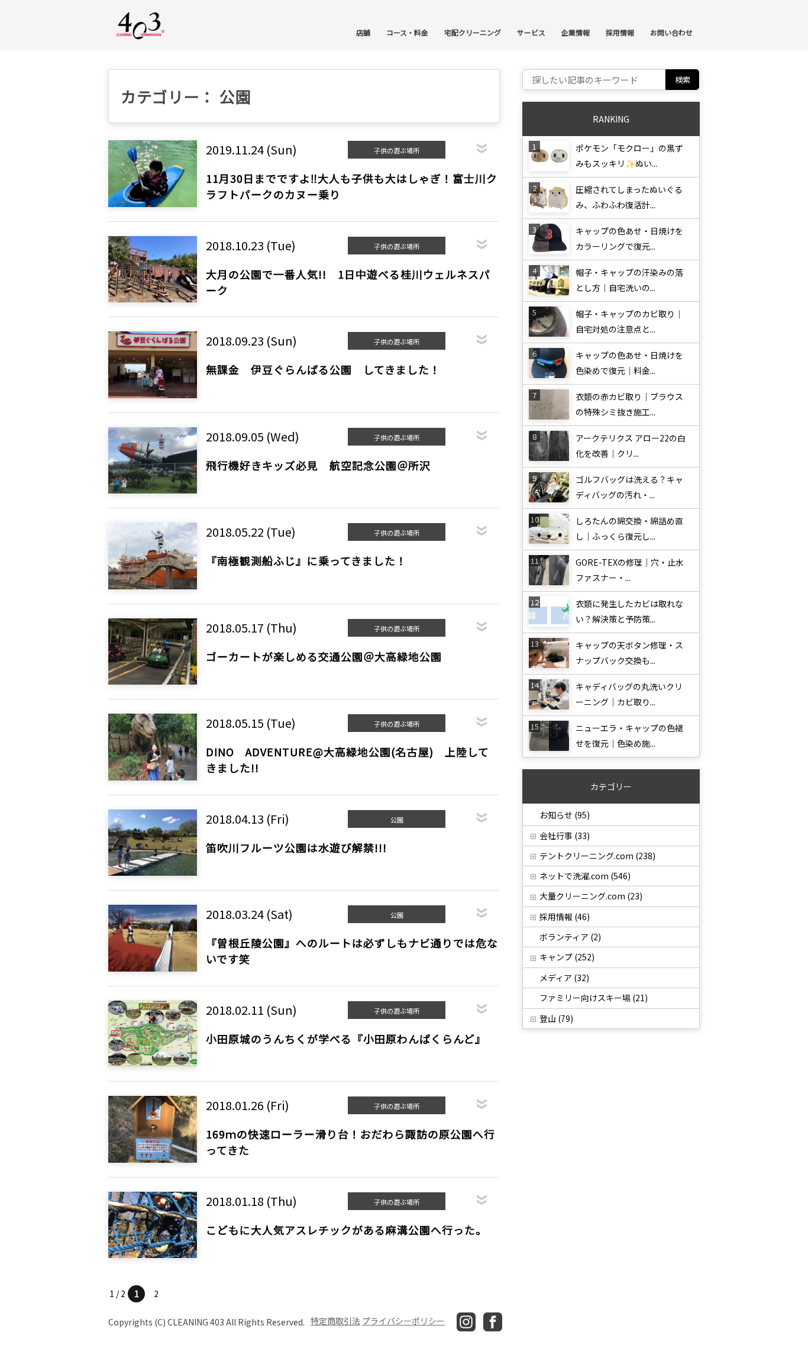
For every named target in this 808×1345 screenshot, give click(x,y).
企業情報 (575, 32)
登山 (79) (556, 1018)
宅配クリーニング (472, 32)
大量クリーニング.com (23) (590, 896)
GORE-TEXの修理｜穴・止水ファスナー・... (630, 569)
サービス (531, 32)
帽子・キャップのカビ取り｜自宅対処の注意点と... (629, 321)
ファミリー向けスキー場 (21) (593, 998)
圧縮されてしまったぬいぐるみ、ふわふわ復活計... (629, 197)
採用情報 (620, 32)
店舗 (363, 32)
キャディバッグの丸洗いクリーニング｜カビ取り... (629, 694)
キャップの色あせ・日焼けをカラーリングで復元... (629, 238)
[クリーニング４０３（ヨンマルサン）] (140, 24)
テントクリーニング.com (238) (597, 856)
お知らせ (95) (564, 815)
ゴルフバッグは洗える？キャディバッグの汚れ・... (629, 487)
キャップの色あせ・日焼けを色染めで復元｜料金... (629, 362)
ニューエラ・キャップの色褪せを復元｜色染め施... (629, 735)
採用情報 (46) (564, 917)
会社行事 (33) (564, 835)
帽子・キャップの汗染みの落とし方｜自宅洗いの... (629, 279)
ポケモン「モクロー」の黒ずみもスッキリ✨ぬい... (629, 155)
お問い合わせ (671, 32)
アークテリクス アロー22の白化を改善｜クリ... (631, 445)
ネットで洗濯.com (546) (585, 876)
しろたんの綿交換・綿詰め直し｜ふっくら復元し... (629, 528)
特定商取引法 (335, 1321)
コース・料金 (407, 32)
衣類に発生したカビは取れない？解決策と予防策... (629, 611)
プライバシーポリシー (403, 1321)
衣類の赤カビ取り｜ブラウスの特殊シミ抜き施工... (629, 404)
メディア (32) (564, 977)
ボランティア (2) (570, 937)
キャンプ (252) (566, 957)
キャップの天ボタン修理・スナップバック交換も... (629, 652)
